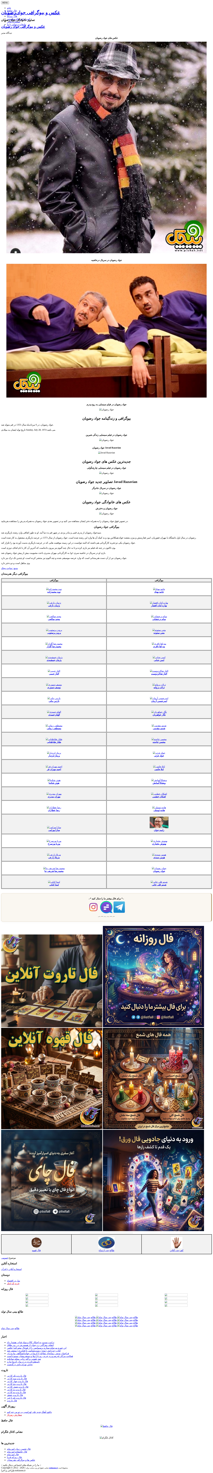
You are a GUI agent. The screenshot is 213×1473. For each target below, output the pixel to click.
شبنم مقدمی (159, 728)
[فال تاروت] (51, 1026)
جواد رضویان (159, 871)
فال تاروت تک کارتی (16, 1376)
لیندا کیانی (54, 885)
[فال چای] (51, 1230)
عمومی (4, 1258)
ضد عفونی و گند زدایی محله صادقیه (24, 1359)
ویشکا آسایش (159, 783)
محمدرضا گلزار (54, 646)
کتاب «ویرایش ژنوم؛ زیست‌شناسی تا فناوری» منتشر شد (34, 1350)
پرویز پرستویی (54, 633)
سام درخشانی (159, 619)
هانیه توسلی (159, 810)
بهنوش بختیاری (159, 844)
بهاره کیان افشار (159, 605)
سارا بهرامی (54, 830)
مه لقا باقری (159, 646)
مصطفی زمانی (54, 728)
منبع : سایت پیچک (9, 568)
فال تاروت (12, 1400)
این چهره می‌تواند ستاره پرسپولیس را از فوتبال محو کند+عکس (36, 1348)
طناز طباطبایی (54, 742)
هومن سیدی (159, 857)
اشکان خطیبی (159, 796)
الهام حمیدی (54, 714)
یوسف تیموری (54, 687)
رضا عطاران (54, 810)
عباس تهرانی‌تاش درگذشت (20, 1364)
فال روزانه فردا (14, 1457)
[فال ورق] (153, 1230)
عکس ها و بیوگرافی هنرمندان (21, 1460)
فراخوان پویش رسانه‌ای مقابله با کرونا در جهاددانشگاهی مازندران (38, 1353)
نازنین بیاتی (54, 701)
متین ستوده (159, 633)
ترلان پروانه (159, 687)
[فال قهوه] (51, 1128)
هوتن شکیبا (54, 783)
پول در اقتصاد (13, 1280)
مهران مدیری (54, 796)
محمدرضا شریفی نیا (54, 871)
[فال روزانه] (153, 1026)
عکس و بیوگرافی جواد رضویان (30, 12)
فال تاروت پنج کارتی (16, 1384)
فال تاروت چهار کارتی (17, 1381)
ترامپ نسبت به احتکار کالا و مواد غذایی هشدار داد (30, 1342)
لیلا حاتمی (159, 769)
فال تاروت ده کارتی (16, 1392)
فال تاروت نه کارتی (16, 1389)
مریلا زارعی (54, 857)
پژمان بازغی (54, 605)
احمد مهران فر (54, 769)
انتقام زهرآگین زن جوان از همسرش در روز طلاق (30, 1345)
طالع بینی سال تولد (10, 1328)
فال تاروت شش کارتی (17, 1387)
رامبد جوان (159, 830)
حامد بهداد (159, 592)
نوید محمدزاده (54, 592)
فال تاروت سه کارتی (17, 1378)
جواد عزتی (159, 755)
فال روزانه (12, 16)
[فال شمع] (153, 1128)
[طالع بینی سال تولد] (106, 1321)
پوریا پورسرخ (54, 844)
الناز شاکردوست (159, 674)
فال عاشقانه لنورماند (17, 1451)
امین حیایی (159, 660)
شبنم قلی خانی (159, 885)
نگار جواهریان (159, 714)
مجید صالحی (54, 619)
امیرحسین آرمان (159, 701)
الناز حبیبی (54, 674)
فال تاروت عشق (15, 1395)
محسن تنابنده (159, 742)
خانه (9, 8)
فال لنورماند (13, 1454)
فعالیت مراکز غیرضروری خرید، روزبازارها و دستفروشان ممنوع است (40, 1356)
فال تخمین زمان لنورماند (19, 1449)
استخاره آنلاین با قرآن (11, 1269)
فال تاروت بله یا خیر (16, 1398)
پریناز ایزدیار (54, 755)
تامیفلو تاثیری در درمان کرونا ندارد (23, 1361)
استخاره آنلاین (13, 21)
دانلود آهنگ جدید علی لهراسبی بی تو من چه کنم (29, 1412)
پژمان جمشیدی (54, 660)
